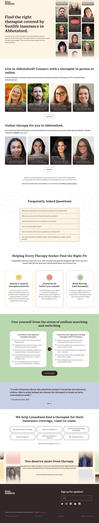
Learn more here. (72, 183)
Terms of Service (38, 516)
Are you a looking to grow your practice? (49, 474)
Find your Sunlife (49, 373)
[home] (10, 3)
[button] (48, 403)
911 (34, 512)
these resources (42, 512)
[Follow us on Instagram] (66, 504)
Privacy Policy (62, 516)
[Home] (12, 492)
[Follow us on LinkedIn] (79, 504)
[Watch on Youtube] (75, 504)
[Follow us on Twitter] (62, 504)
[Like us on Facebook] (71, 504)
